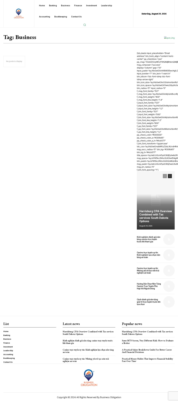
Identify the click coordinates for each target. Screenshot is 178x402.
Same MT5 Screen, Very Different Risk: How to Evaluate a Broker (147, 342)
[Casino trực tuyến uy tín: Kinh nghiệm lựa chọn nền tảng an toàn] (169, 255)
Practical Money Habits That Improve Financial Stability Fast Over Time (147, 360)
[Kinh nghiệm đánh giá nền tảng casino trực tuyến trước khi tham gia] (169, 239)
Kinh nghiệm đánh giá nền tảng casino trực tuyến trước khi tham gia (148, 239)
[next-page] (170, 176)
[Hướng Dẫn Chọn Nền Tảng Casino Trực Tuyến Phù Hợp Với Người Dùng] (169, 286)
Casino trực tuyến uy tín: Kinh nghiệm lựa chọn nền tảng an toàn (148, 254)
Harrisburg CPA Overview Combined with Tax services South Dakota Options (155, 216)
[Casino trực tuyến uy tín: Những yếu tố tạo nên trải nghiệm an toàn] (169, 270)
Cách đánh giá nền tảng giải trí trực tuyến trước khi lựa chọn (148, 301)
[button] (84, 24)
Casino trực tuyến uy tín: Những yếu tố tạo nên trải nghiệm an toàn (148, 270)
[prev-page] (165, 176)
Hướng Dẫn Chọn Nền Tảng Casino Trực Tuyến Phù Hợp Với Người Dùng (149, 286)
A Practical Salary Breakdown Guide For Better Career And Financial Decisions (147, 351)
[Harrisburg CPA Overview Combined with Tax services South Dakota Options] (156, 200)
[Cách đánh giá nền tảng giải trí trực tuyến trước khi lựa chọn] (169, 302)
